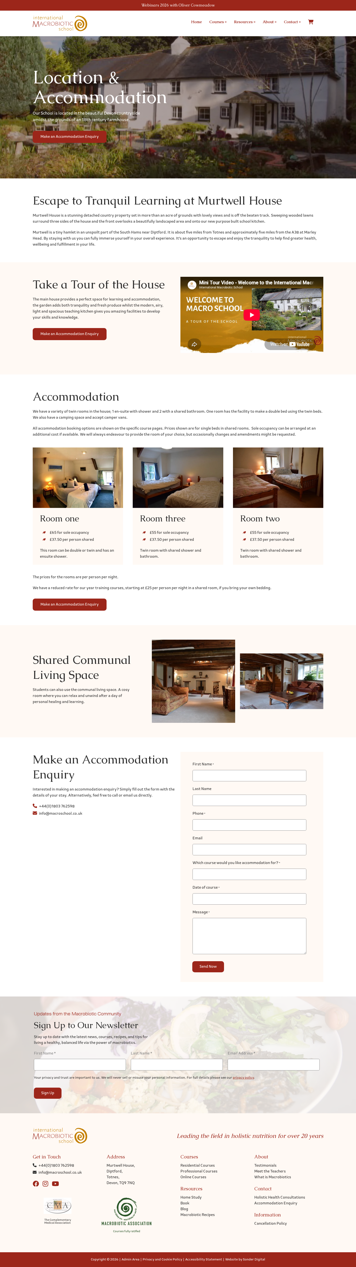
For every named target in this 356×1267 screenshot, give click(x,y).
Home (196, 21)
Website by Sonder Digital (245, 1259)
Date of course (206, 888)
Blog (184, 1209)
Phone (199, 814)
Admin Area (130, 1259)
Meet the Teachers (270, 1171)
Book (184, 1203)
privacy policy (243, 1078)
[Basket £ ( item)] (311, 22)
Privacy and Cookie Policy (162, 1259)
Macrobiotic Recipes (197, 1215)
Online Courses (193, 1177)
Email (197, 838)
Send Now (208, 967)
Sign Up (47, 1093)
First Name (203, 764)
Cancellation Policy (270, 1224)
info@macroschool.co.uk (60, 814)
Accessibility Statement (203, 1259)
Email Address (241, 1053)
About (270, 21)
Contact (292, 21)
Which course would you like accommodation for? (236, 863)
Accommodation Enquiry (275, 1203)
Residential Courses (197, 1166)
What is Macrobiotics (272, 1177)
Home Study (191, 1198)
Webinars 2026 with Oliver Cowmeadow (178, 5)
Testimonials (265, 1166)
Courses (218, 21)
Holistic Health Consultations (279, 1198)
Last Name (202, 789)
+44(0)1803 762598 (57, 806)
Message (201, 912)
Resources (244, 21)
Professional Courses (198, 1171)
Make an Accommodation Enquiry (69, 137)
